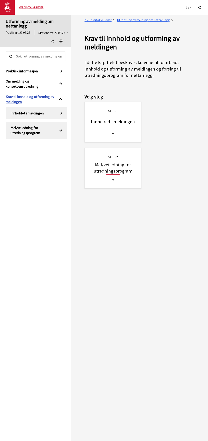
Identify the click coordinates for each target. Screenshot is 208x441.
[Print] (61, 41)
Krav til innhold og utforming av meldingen (30, 99)
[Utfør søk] (200, 7)
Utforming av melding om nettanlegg (30, 23)
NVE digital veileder (98, 20)
